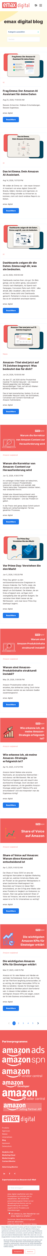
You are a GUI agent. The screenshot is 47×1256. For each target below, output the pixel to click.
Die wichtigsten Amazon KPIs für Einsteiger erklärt (19, 963)
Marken (5, 1134)
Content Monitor (8, 1161)
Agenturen (6, 1131)
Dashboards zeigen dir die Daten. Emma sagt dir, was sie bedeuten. (20, 266)
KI (3, 82)
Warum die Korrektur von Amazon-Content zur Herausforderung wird (19, 467)
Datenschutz (7, 1146)
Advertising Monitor (10, 1167)
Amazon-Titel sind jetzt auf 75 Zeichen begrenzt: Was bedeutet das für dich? (21, 366)
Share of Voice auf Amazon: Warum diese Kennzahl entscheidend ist (21, 858)
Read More (11, 119)
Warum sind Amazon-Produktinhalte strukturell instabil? (20, 670)
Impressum (6, 1143)
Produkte (5, 1128)
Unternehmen (7, 1137)
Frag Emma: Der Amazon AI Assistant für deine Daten (20, 92)
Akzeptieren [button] (18, 1251)
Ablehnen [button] (30, 1251)
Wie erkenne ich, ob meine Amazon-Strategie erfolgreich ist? (20, 758)
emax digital (8, 113)
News (5, 354)
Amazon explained (10, 455)
